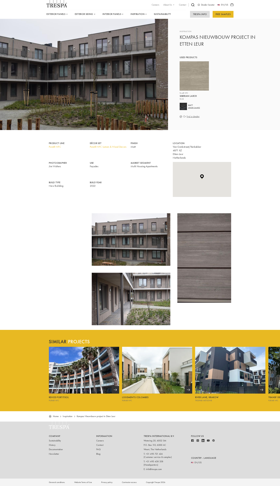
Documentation (56, 449)
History (52, 445)
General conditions (57, 482)
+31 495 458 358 (154, 461)
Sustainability (55, 440)
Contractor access (129, 482)
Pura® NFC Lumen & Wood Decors (108, 146)
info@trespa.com (154, 469)
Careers (100, 440)
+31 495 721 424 (154, 453)
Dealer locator (208, 4)
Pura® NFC (55, 146)
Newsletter (54, 453)
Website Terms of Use (83, 482)
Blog (98, 453)
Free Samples (223, 14)
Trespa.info (200, 14)
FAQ (98, 449)
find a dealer (193, 116)
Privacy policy (106, 482)
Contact (99, 445)
